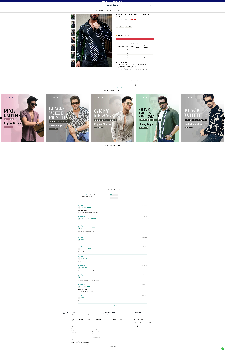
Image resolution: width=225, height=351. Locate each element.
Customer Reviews (96, 337)
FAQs (72, 326)
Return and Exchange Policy (98, 327)
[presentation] (1, 118)
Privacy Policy (95, 326)
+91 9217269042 (85, 342)
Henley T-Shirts (98, 8)
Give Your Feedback (96, 322)
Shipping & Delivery (96, 333)
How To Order (116, 326)
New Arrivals (86, 8)
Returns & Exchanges (96, 329)
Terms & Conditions (96, 331)
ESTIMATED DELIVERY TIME (135, 77)
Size (117, 24)
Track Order (94, 335)
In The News (73, 324)
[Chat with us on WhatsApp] (222, 348)
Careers (72, 330)
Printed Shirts (100, 10)
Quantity (119, 29)
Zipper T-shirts (143, 8)
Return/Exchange (123, 10)
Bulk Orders (73, 332)
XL (126, 26)
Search (114, 322)
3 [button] (112, 305)
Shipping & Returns (134, 80)
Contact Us (73, 328)
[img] (81, 205)
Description (135, 74)
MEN (78, 8)
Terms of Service (116, 324)
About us (73, 322)
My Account (94, 324)
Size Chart (134, 43)
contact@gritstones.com (80, 341)
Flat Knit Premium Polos (128, 8)
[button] (119, 88)
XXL (130, 26)
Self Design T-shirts (111, 8)
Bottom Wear (111, 10)
